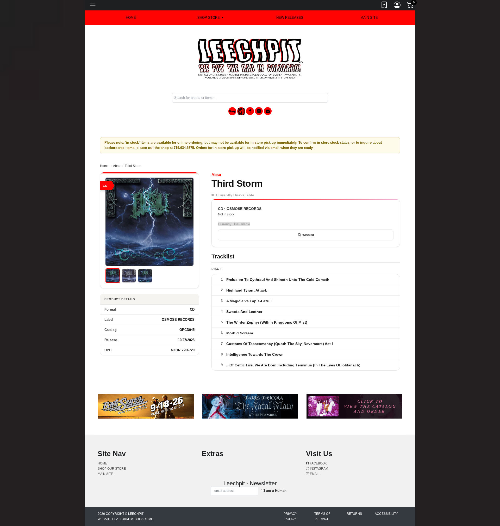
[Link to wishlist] (384, 6)
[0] (410, 6)
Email (314, 474)
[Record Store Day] (241, 111)
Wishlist (308, 235)
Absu (116, 166)
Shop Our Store (112, 468)
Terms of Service (322, 516)
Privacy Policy (290, 516)
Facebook (318, 463)
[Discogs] (232, 111)
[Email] (267, 111)
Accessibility (386, 514)
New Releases (289, 18)
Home (104, 166)
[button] (210, 17)
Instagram (318, 468)
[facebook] (250, 111)
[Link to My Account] (397, 6)
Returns (354, 514)
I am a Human (275, 491)
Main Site (369, 18)
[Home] (250, 59)
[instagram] (258, 111)
